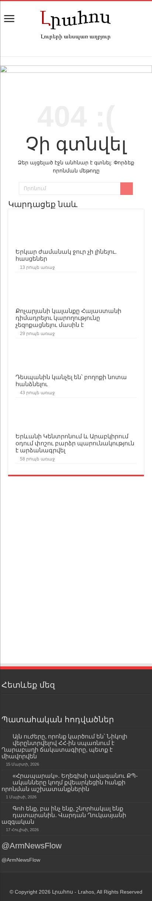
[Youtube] (96, 703)
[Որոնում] (126, 188)
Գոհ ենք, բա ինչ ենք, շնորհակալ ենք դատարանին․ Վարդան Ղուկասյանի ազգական (63, 815)
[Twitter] (83, 703)
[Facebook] (69, 703)
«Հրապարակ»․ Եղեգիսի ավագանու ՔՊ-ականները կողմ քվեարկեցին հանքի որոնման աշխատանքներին (69, 782)
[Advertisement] (76, 583)
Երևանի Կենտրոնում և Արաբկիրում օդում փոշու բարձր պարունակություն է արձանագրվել (74, 443)
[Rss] (56, 703)
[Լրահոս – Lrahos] (76, 23)
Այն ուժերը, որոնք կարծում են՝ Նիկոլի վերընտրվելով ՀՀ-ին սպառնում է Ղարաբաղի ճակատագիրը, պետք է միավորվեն (64, 746)
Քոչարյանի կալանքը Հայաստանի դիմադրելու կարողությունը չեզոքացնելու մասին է (68, 317)
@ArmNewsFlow (31, 845)
